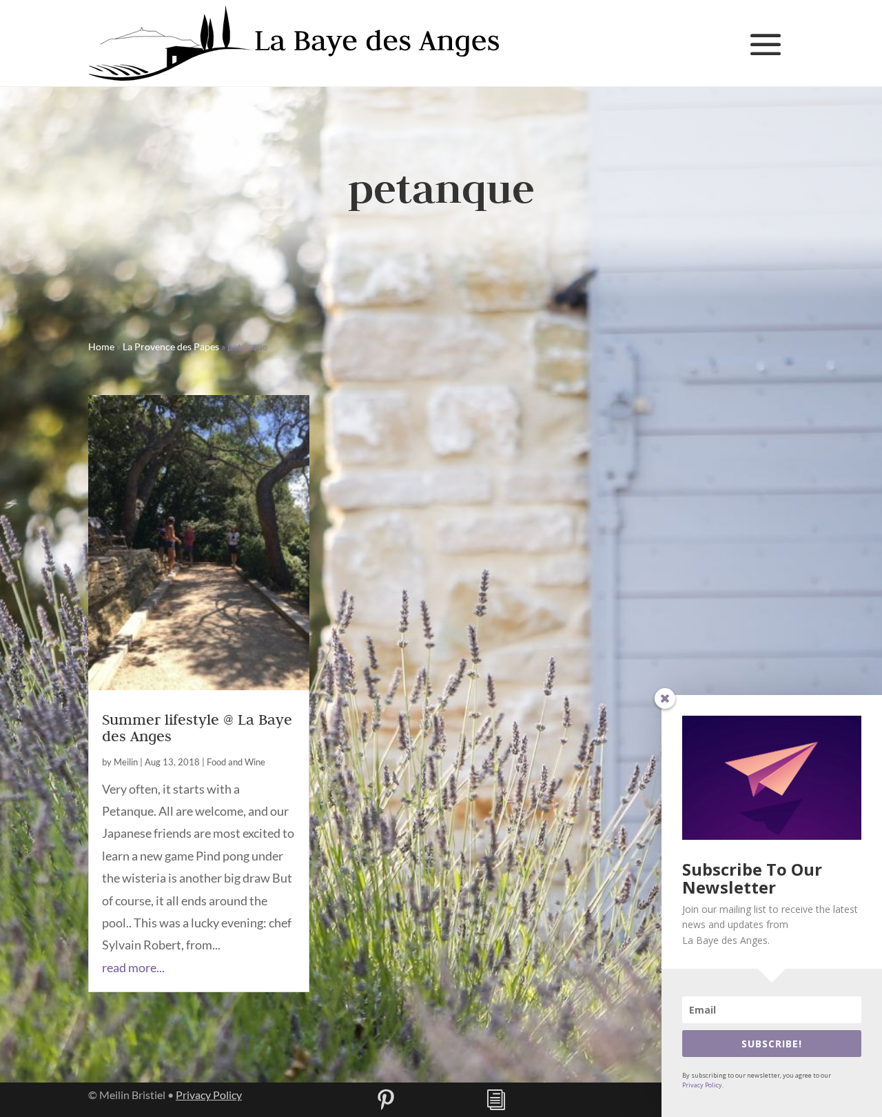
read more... (133, 967)
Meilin (126, 761)
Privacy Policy (209, 1094)
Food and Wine (236, 761)
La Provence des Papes (171, 346)
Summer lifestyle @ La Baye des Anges (197, 727)
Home (101, 346)
